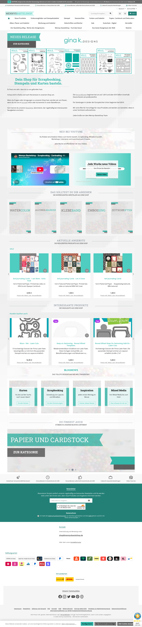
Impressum (17, 609)
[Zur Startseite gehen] (19, 13)
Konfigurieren (87, 624)
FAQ (48, 609)
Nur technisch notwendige (105, 624)
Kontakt (24, 102)
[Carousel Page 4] (58, 72)
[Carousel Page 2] (52, 72)
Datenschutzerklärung (119, 609)
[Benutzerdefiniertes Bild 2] (69, 579)
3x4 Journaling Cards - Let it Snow (71, 279)
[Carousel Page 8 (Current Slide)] (71, 72)
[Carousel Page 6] (65, 72)
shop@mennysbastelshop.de (71, 535)
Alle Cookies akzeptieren (127, 624)
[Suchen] (110, 13)
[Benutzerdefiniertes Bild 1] (60, 579)
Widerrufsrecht (68, 609)
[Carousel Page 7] (68, 72)
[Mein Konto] (125, 13)
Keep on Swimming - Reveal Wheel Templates (71, 344)
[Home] (8, 18)
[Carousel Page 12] (83, 72)
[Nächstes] (133, 53)
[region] (71, 52)
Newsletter (29, 108)
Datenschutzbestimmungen (57, 516)
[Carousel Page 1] (49, 72)
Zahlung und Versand (39, 609)
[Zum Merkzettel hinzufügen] (45, 271)
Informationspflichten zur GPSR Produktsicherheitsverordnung (71, 611)
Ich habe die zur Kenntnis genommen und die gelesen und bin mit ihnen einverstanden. (72, 516)
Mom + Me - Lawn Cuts (29, 343)
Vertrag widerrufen (80, 609)
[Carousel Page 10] (77, 72)
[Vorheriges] (8, 53)
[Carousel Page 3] (55, 72)
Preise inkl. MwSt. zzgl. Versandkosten (29, 295)
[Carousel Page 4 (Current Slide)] (75, 470)
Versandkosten (81, 95)
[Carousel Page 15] (92, 72)
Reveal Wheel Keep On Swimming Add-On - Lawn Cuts (113, 344)
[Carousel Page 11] (80, 72)
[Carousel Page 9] (74, 72)
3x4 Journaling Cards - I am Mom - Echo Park (29, 280)
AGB (89, 516)
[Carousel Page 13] (86, 72)
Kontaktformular (75, 542)
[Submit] (89, 500)
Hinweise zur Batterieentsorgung (99, 609)
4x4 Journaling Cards (112, 279)
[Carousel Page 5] (61, 72)
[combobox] (98, 13)
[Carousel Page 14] (89, 72)
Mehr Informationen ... (69, 624)
